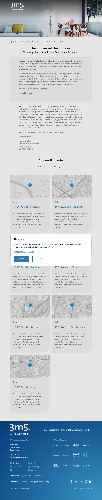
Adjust (39, 259)
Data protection (20, 251)
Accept (21, 259)
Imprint (31, 251)
